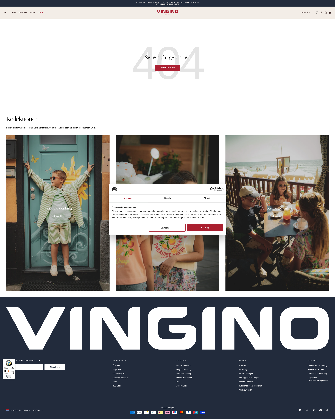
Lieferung (243, 369)
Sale (40, 13)
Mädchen (23, 13)
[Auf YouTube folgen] (320, 410)
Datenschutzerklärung (317, 373)
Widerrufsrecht (245, 390)
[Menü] (13, 360)
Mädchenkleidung (183, 373)
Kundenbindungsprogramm (251, 386)
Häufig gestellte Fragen (249, 378)
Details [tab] (167, 198)
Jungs (13, 13)
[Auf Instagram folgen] (307, 410)
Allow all (205, 228)
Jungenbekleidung (183, 369)
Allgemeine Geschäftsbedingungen (318, 379)
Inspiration (117, 369)
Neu (5, 13)
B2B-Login (117, 386)
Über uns (116, 365)
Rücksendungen (246, 373)
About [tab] (207, 198)
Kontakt (242, 365)
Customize (166, 228)
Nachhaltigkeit (119, 373)
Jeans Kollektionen (184, 378)
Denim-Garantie (246, 382)
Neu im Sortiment (183, 365)
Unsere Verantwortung (317, 365)
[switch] (8, 376)
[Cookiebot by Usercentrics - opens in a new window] (212, 189)
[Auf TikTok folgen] (327, 410)
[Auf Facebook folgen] (300, 410)
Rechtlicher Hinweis (316, 369)
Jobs (115, 382)
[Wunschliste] (317, 12)
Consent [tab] (128, 198)
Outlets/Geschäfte (120, 378)
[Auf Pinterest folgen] (313, 410)
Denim (32, 13)
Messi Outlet (181, 386)
